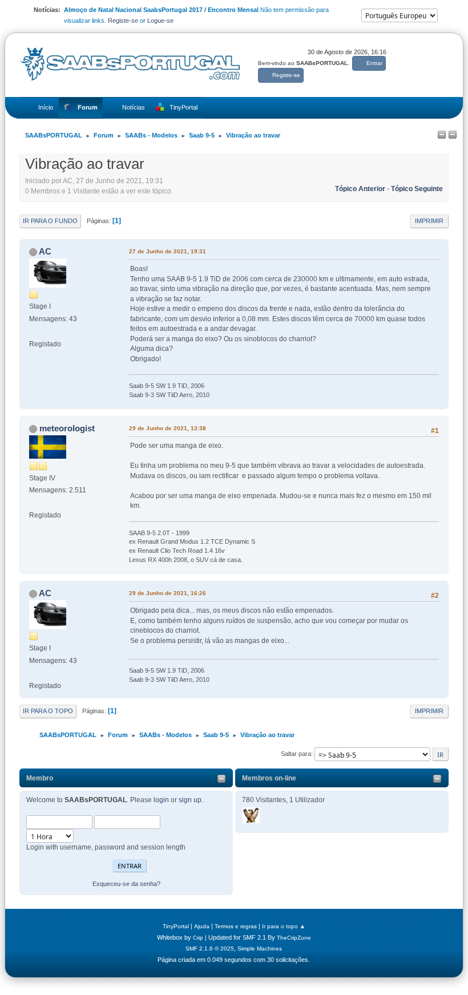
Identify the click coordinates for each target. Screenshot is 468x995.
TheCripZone (294, 938)
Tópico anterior (360, 189)
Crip (198, 938)
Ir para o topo (48, 710)
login (161, 800)
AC (45, 251)
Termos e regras (236, 926)
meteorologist (67, 428)
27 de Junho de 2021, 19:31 (167, 251)
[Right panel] (452, 135)
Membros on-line (269, 778)
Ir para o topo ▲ (283, 926)
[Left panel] (441, 135)
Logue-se (160, 20)
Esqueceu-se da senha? (126, 883)
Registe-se (123, 20)
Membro (39, 778)
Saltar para (296, 753)
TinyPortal (176, 926)
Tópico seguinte (417, 189)
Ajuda (201, 926)
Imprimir (429, 220)
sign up (190, 800)
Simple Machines (259, 948)
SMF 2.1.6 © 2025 (209, 948)
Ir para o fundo (50, 220)
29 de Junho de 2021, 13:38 (167, 428)
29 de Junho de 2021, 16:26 (167, 593)
